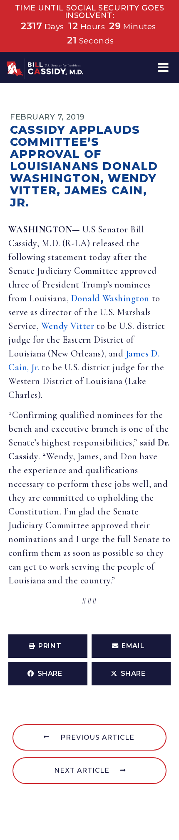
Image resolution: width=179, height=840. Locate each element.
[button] (163, 67)
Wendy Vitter (67, 326)
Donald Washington (110, 298)
